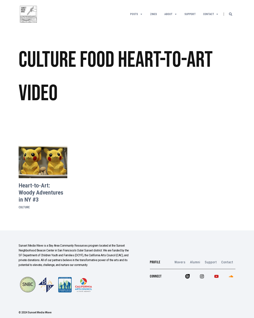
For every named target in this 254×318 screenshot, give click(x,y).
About (168, 14)
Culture (24, 207)
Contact (208, 14)
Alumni (195, 262)
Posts (134, 14)
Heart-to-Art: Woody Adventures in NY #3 (41, 192)
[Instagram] (201, 276)
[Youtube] (216, 276)
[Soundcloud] (230, 276)
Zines (153, 14)
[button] (231, 14)
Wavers (180, 262)
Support (190, 14)
